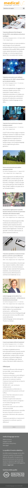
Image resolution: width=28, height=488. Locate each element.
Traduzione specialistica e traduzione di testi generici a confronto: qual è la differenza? (13, 420)
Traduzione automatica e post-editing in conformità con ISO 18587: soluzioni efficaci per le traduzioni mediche (13, 79)
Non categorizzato (8, 40)
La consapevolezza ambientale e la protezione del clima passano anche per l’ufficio (13, 391)
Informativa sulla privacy (9, 443)
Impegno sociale (7, 441)
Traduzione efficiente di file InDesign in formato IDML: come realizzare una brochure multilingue (14, 34)
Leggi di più (10, 465)
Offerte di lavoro (7, 439)
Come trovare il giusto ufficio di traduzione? (13, 342)
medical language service (10, 38)
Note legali (6, 445)
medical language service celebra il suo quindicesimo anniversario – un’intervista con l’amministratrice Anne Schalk (14, 297)
